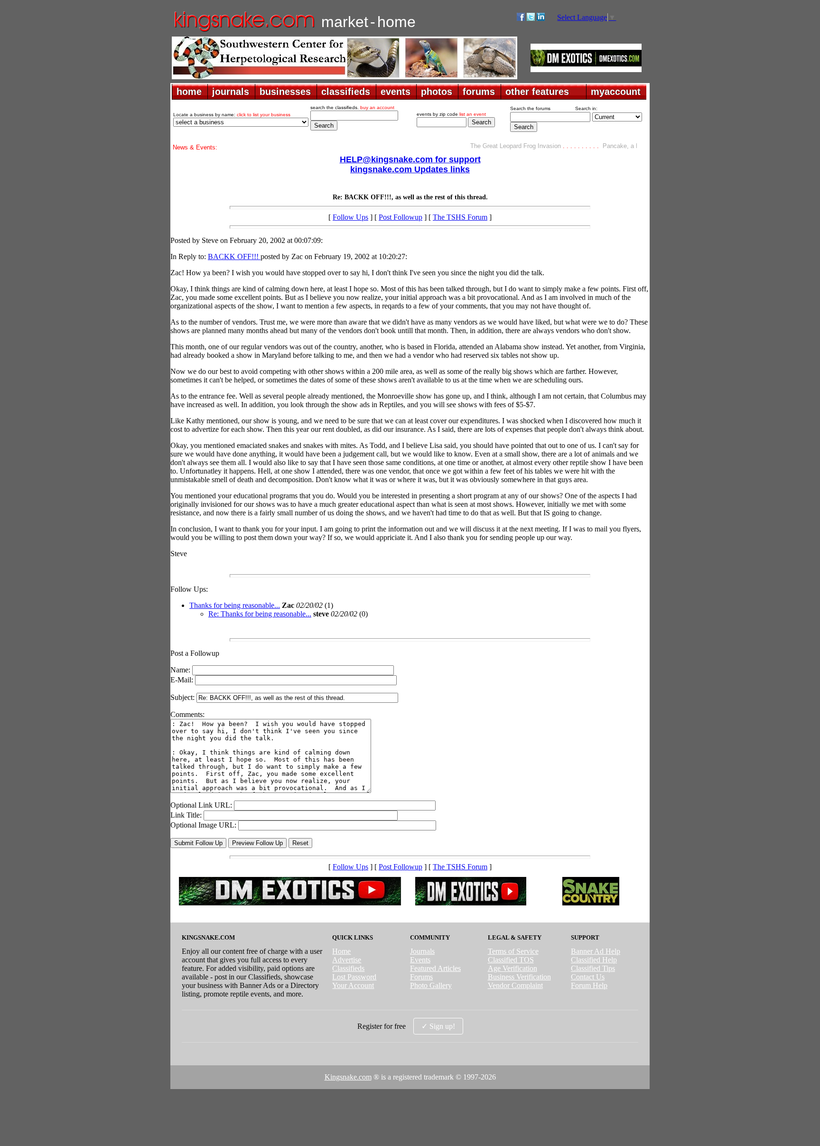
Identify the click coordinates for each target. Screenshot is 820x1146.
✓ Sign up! (438, 1026)
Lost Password (354, 977)
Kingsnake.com (348, 1077)
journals (230, 91)
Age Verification (512, 968)
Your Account (353, 985)
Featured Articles (435, 968)
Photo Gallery (431, 985)
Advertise (346, 960)
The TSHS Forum (460, 217)
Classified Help (594, 960)
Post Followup (400, 217)
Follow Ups (350, 217)
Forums (421, 977)
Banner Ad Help (595, 951)
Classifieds (348, 968)
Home (341, 951)
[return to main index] (244, 31)
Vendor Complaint (515, 985)
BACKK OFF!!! (234, 256)
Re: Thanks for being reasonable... (259, 614)
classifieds (345, 91)
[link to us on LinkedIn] (541, 18)
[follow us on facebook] (521, 18)
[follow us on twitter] (531, 18)
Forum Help (589, 985)
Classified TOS (511, 960)
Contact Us (588, 977)
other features (537, 91)
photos (436, 91)
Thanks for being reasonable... (234, 605)
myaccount (616, 91)
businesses (285, 91)
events (395, 91)
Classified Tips (593, 968)
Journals (422, 951)
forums (479, 91)
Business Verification (519, 977)
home (189, 91)
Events (420, 960)
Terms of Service (513, 951)
